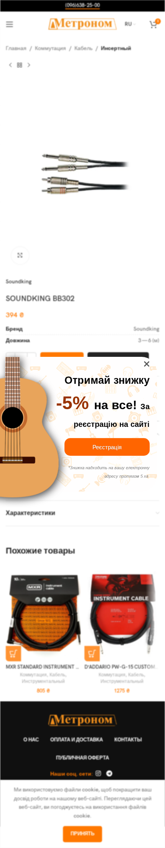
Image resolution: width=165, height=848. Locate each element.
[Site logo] (82, 23)
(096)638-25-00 (82, 5)
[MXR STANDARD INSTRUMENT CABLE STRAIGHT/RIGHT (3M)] (43, 613)
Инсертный (116, 48)
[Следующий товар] (28, 65)
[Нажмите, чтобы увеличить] (20, 255)
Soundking (18, 281)
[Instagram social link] (98, 774)
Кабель (83, 48)
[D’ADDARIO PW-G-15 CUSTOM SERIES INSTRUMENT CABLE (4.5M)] (121, 613)
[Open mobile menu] (9, 24)
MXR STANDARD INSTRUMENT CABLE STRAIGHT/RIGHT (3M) (75, 667)
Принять (82, 834)
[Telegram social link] (109, 774)
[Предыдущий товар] (10, 65)
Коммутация (50, 48)
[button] (13, 653)
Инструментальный (43, 681)
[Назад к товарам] (19, 65)
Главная (16, 48)
